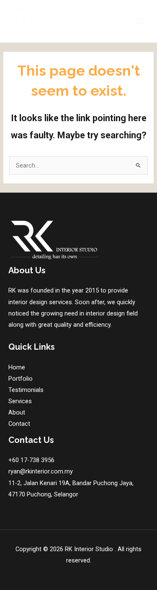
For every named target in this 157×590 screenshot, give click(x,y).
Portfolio (20, 378)
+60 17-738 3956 (31, 460)
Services (20, 401)
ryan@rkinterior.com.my (40, 471)
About (16, 412)
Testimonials (26, 390)
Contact (19, 423)
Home (16, 367)
